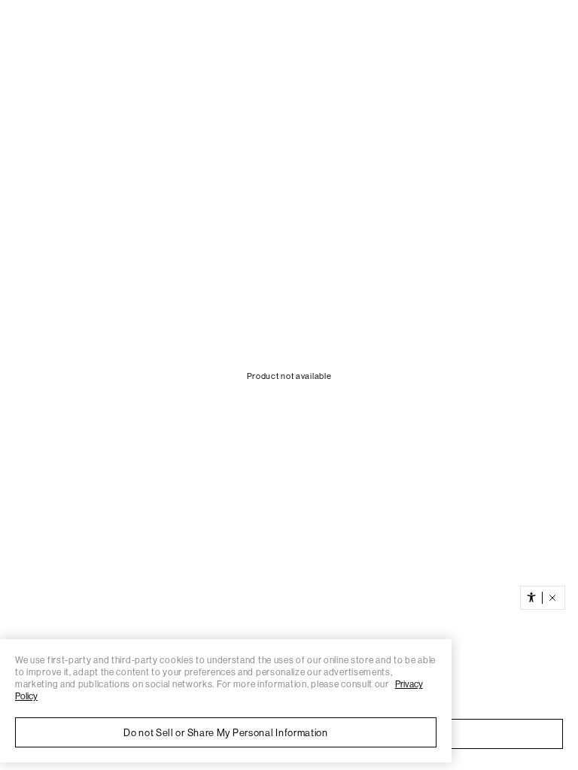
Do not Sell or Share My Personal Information (225, 732)
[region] (226, 700)
